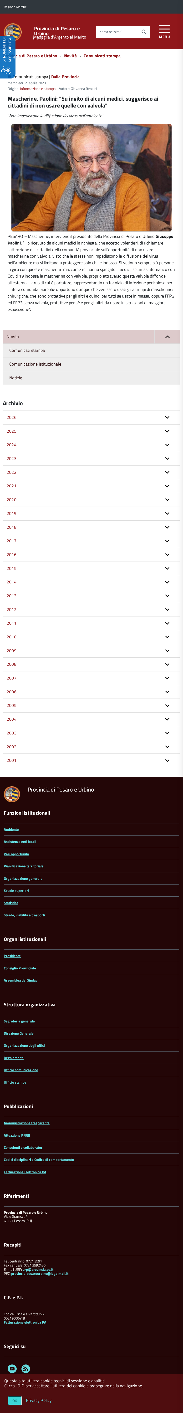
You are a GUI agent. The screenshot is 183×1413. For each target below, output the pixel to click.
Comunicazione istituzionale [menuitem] (35, 364)
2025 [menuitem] (11, 431)
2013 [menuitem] (11, 595)
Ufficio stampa (15, 1082)
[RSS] (25, 1369)
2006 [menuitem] (11, 692)
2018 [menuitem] (11, 527)
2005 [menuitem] (11, 705)
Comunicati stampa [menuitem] (27, 350)
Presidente (12, 955)
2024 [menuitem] (11, 444)
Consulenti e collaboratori (23, 1147)
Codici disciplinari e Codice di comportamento (39, 1159)
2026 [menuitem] (11, 417)
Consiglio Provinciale (20, 968)
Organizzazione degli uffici (24, 1045)
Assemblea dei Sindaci (21, 980)
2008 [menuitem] (11, 664)
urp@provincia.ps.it (38, 1269)
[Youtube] (12, 1369)
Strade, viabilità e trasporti (24, 915)
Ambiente (11, 829)
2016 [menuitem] (11, 554)
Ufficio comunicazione (21, 1070)
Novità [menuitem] (13, 336)
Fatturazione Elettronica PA (25, 1172)
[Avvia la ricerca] (144, 32)
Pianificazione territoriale (24, 866)
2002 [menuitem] (11, 746)
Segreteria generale (19, 1021)
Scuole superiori (16, 890)
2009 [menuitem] (11, 650)
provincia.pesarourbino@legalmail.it (39, 1273)
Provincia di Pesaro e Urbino (57, 31)
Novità (70, 56)
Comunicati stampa (102, 56)
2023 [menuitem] (11, 458)
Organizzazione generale (23, 878)
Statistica (11, 902)
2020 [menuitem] (11, 499)
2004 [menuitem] (11, 719)
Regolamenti (14, 1058)
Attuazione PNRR (17, 1135)
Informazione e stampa (38, 88)
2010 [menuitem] (11, 637)
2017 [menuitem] (11, 541)
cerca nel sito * (111, 32)
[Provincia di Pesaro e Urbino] (13, 32)
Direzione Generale (19, 1033)
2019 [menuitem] (11, 513)
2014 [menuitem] (11, 582)
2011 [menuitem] (11, 623)
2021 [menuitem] (11, 486)
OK (14, 1400)
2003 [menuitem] (11, 733)
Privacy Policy (39, 1400)
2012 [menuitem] (11, 609)
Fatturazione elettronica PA (25, 1322)
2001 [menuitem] (11, 760)
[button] (167, 336)
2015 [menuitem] (11, 568)
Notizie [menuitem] (15, 378)
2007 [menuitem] (11, 678)
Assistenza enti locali (20, 841)
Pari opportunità (16, 854)
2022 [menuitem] (11, 472)
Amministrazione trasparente (27, 1123)
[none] (91, 230)
